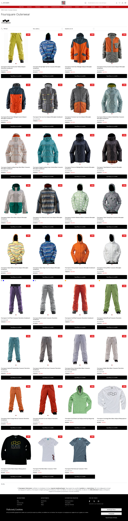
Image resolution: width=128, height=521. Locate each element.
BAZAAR (93, 7)
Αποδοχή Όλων (111, 509)
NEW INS (21, 7)
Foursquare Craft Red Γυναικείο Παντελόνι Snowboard (79, 318)
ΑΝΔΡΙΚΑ (29, 7)
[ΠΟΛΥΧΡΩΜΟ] (1, 280)
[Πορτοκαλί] (65, 280)
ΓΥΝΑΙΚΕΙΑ (37, 7)
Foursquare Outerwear (25, 488)
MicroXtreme (94, 490)
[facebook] (89, 501)
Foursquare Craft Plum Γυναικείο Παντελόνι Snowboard (15, 318)
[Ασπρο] (67, 280)
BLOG (107, 7)
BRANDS (101, 7)
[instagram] (98, 501)
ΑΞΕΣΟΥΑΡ (85, 7)
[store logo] (64, 3)
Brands (6, 9)
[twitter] (94, 501)
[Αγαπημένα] (119, 3)
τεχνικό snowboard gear (58, 488)
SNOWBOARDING (55, 7)
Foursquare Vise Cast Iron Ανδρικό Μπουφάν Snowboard (47, 117)
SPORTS (77, 7)
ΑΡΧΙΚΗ (2, 9)
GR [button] (125, 2)
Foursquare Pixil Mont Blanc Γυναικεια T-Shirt (45, 469)
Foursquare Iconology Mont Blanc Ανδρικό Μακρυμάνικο (111, 418)
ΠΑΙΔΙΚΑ (46, 7)
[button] (15, 63)
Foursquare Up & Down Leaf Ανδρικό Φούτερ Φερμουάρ (79, 418)
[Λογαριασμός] (116, 3)
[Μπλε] (3, 280)
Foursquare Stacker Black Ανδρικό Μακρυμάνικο (13, 469)
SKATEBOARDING (67, 7)
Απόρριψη (111, 513)
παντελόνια (90, 488)
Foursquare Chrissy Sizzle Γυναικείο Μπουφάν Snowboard (80, 268)
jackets (82, 488)
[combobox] (100, 3)
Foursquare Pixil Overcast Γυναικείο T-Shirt (76, 469)
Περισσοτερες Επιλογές (111, 517)
